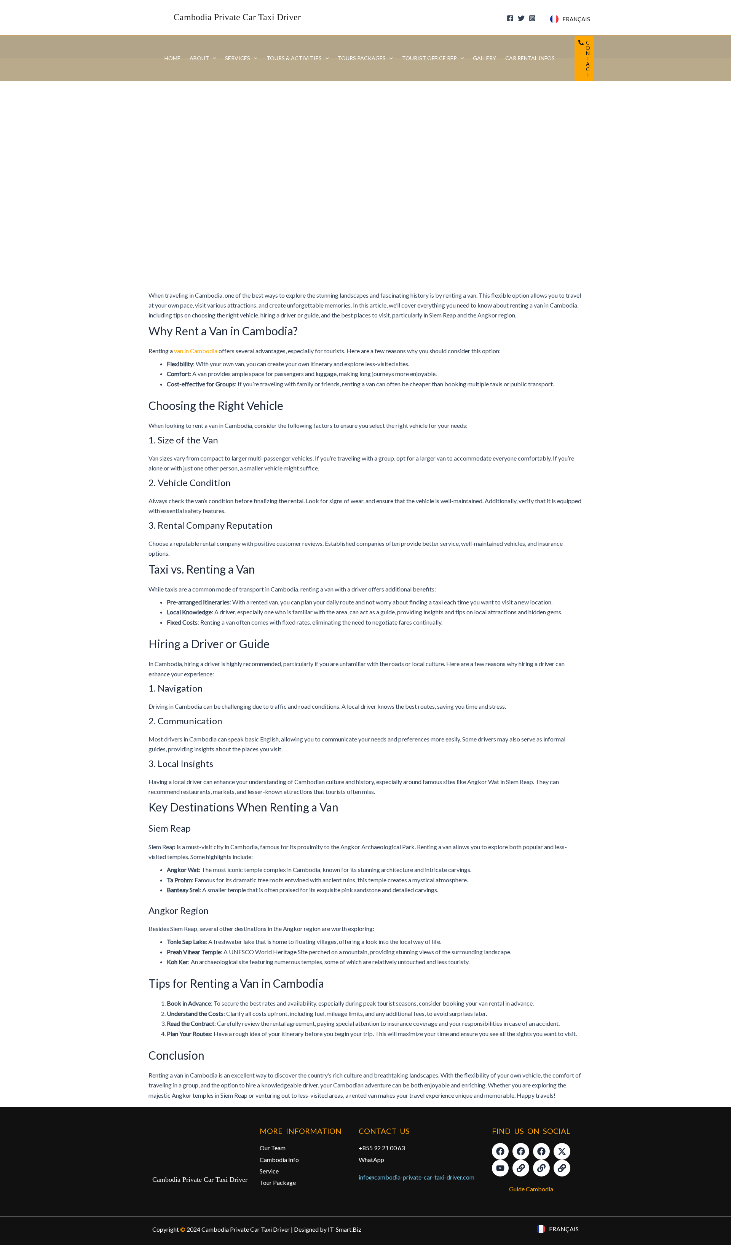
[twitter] (522, 18)
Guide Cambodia (531, 1188)
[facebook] (511, 18)
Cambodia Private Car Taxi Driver (237, 17)
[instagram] (533, 18)
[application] (212, 58)
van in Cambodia (196, 350)
